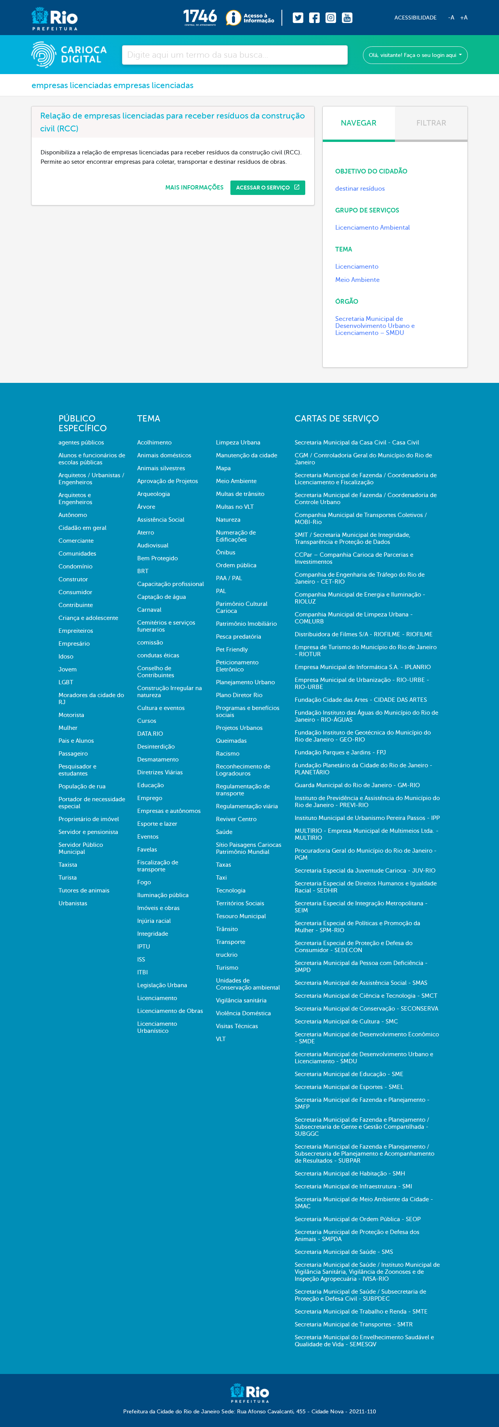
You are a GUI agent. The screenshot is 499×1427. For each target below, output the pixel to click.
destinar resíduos (360, 188)
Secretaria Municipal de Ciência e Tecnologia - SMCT (366, 996)
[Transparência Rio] (254, 18)
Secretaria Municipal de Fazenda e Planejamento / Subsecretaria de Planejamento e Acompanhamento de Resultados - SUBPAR (364, 1154)
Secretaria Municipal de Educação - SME (349, 1074)
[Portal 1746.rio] (204, 17)
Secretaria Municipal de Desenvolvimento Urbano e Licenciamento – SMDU (375, 325)
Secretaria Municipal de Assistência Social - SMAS (361, 983)
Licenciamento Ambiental (372, 227)
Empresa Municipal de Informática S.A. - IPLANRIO (363, 667)
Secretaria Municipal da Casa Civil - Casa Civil (357, 442)
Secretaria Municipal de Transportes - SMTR (354, 1324)
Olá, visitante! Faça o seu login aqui (413, 55)
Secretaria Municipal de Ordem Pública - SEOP (358, 1219)
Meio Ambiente (357, 279)
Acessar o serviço (263, 187)
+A (463, 17)
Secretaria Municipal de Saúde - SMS (344, 1252)
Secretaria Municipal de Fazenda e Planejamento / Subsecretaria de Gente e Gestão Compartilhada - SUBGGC (362, 1127)
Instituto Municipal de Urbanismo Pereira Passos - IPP (367, 818)
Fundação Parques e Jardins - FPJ (340, 752)
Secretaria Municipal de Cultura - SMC (346, 1021)
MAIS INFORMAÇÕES (194, 187)
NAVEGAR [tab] (359, 123)
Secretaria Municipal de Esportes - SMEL (349, 1087)
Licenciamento (357, 266)
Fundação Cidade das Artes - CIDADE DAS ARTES (361, 700)
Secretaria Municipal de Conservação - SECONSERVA (366, 1009)
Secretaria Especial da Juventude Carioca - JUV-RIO (365, 871)
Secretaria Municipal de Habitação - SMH (350, 1173)
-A (451, 17)
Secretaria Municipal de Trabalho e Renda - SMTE (361, 1311)
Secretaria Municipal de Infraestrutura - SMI (353, 1186)
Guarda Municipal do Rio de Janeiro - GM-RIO (357, 785)
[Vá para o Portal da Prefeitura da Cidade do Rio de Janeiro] (47, 17)
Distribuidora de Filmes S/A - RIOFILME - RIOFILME (364, 634)
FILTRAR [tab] (431, 123)
